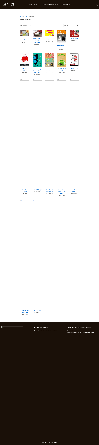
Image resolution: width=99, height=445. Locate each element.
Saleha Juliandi (53, 442)
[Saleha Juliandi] (5, 4)
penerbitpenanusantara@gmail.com (83, 327)
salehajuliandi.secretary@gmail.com (49, 330)
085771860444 (44, 327)
